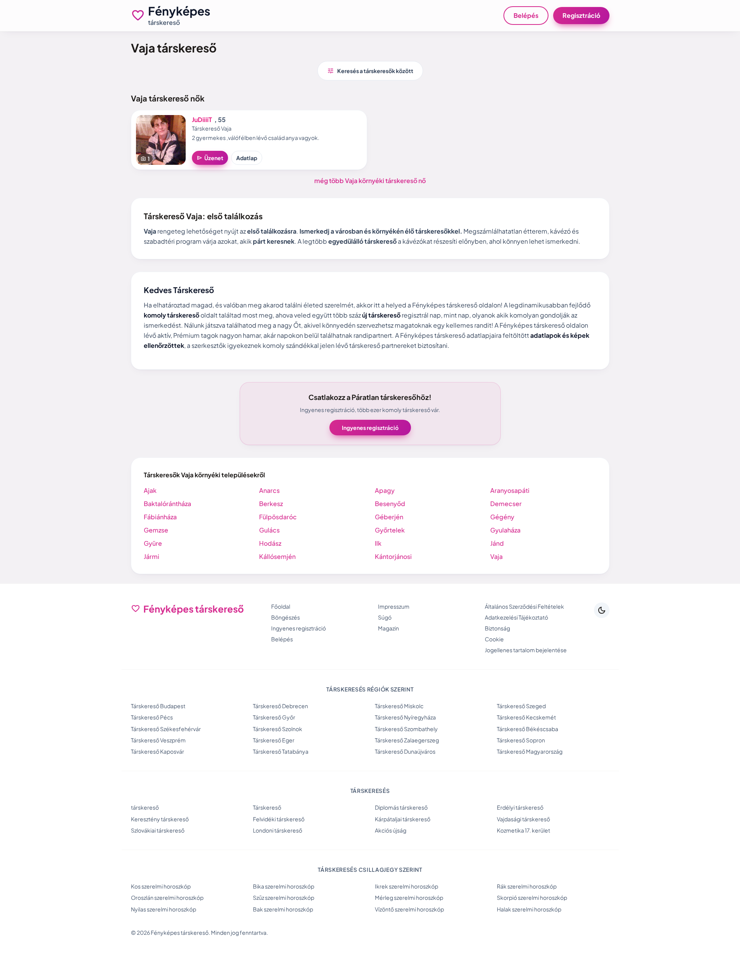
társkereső (145, 807)
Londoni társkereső (277, 830)
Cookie (494, 639)
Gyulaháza (505, 530)
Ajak (150, 490)
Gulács (269, 530)
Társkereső (267, 807)
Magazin (388, 628)
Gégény (502, 517)
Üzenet (210, 158)
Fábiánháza (160, 517)
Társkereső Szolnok (277, 728)
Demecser (506, 503)
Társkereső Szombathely (406, 728)
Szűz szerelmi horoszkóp (283, 897)
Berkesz (271, 503)
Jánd (497, 543)
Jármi (151, 556)
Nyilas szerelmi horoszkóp (163, 909)
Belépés (526, 15)
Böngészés (285, 617)
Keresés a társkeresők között (370, 70)
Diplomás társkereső (401, 807)
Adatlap (246, 157)
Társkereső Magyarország (529, 751)
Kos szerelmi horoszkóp (161, 886)
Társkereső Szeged (521, 705)
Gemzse (156, 530)
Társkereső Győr (274, 717)
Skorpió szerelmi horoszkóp (532, 897)
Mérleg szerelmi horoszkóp (409, 897)
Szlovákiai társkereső (158, 830)
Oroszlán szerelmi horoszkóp (167, 897)
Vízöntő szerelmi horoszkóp (409, 909)
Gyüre (153, 543)
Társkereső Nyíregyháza (405, 717)
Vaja (496, 556)
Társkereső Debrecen (280, 705)
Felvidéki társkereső (279, 818)
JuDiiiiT (202, 119)
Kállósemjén (277, 556)
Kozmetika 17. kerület (523, 830)
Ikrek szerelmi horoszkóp (406, 886)
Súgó (385, 617)
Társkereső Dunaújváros (405, 751)
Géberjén (389, 517)
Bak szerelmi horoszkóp (283, 909)
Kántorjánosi (393, 556)
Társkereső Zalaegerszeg (407, 740)
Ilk (378, 543)
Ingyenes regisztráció (370, 427)
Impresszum (393, 606)
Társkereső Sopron (521, 740)
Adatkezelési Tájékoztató (516, 617)
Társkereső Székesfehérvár (166, 728)
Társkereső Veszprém (158, 740)
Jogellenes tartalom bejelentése (526, 649)
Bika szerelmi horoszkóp (283, 886)
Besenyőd (390, 503)
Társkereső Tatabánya (280, 751)
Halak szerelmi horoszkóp (529, 909)
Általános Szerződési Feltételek (524, 606)
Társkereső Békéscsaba (527, 728)
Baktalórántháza (167, 503)
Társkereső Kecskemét (526, 717)
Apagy (385, 490)
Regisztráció (581, 15)
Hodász (270, 543)
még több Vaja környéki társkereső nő (370, 180)
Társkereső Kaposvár (157, 751)
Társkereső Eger (273, 740)
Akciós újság (390, 830)
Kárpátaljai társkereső (402, 818)
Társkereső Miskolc (399, 705)
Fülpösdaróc (278, 517)
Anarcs (269, 490)
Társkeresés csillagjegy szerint (370, 869)
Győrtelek (390, 530)
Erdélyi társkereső (520, 807)
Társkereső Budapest (158, 705)
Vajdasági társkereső (523, 818)
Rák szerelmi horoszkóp (527, 886)
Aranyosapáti (509, 490)
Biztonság (497, 628)
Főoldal (280, 606)
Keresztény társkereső (160, 818)
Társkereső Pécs (152, 717)
